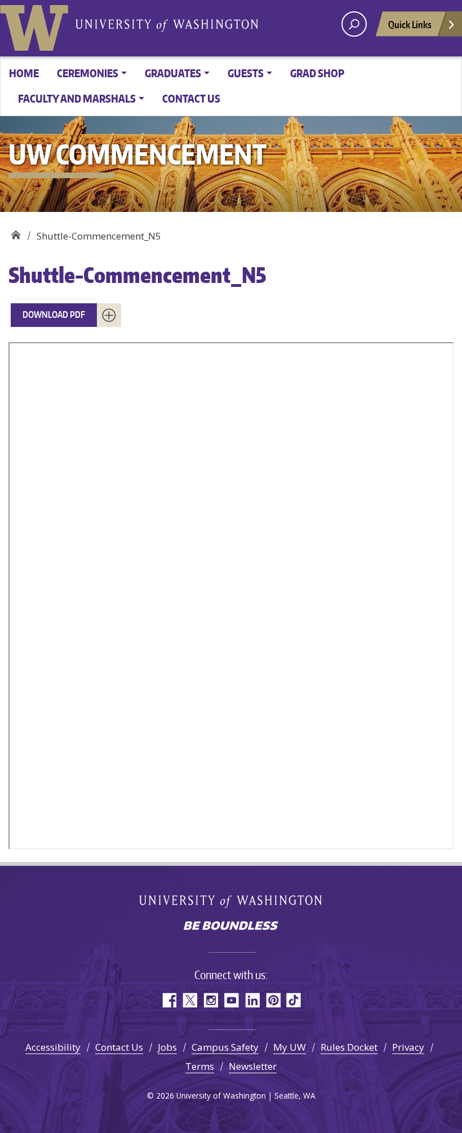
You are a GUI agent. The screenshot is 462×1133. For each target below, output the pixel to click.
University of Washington (36, 25)
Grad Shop (317, 73)
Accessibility (53, 1047)
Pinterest (273, 1000)
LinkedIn (252, 1000)
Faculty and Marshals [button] (77, 98)
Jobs (167, 1047)
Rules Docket (349, 1047)
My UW (289, 1047)
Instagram (210, 1000)
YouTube (231, 1000)
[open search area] (354, 24)
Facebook (168, 1000)
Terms (199, 1066)
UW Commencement (15, 232)
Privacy (408, 1047)
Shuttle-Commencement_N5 (137, 275)
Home (24, 73)
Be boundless (231, 926)
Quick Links (410, 24)
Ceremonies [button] (87, 73)
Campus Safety (225, 1047)
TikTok (293, 1000)
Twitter (189, 1000)
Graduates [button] (173, 73)
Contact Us (191, 98)
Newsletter (253, 1066)
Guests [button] (246, 73)
